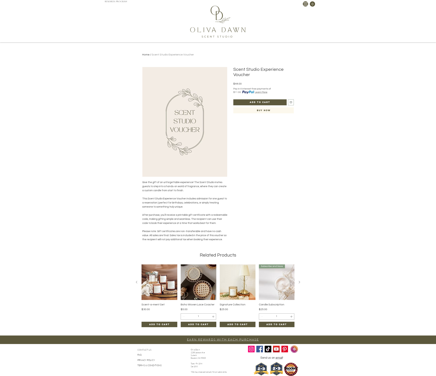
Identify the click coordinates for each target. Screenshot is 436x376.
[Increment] (213, 317)
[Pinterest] (284, 349)
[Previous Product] (137, 282)
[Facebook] (259, 349)
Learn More (261, 92)
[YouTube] (276, 349)
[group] (218, 295)
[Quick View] (159, 282)
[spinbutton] (198, 317)
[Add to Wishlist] (291, 102)
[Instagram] (251, 349)
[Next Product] (299, 282)
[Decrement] (183, 317)
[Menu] (305, 3)
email (279, 357)
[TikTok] (268, 349)
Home (146, 54)
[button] (312, 4)
